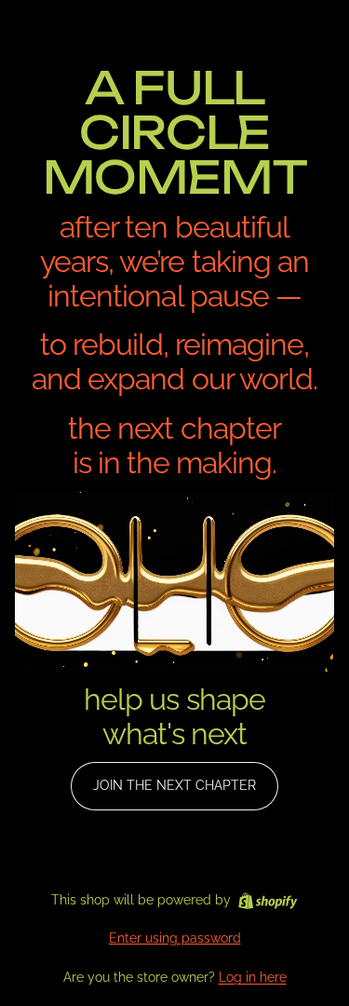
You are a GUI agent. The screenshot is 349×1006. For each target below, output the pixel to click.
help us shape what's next (174, 716)
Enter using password (175, 938)
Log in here (253, 977)
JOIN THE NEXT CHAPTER (174, 785)
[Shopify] (267, 900)
